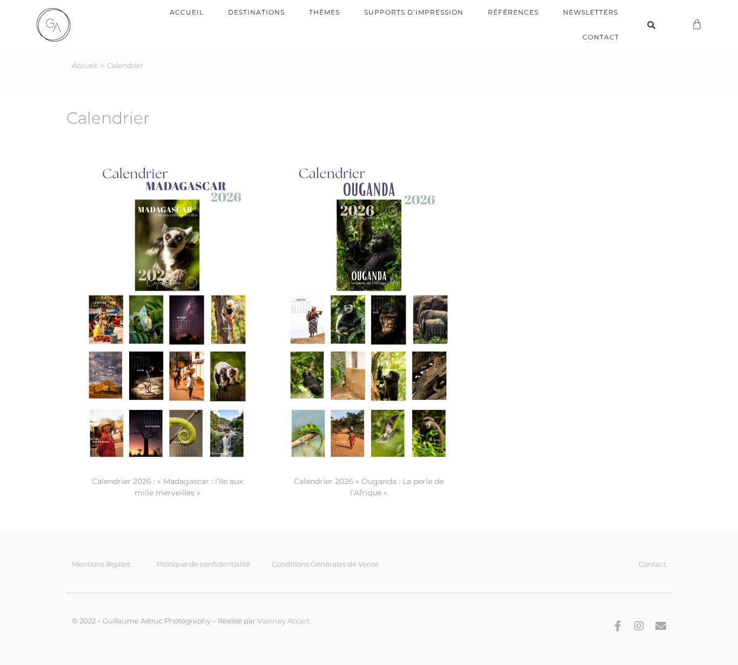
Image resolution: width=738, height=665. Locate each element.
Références (513, 12)
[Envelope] (660, 626)
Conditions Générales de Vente (325, 564)
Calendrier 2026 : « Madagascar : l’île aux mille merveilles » (167, 487)
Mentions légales (101, 564)
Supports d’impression (414, 12)
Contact (600, 37)
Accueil (187, 12)
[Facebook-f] (617, 626)
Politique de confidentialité (203, 564)
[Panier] (697, 25)
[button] (651, 25)
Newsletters (590, 12)
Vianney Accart (283, 620)
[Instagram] (639, 626)
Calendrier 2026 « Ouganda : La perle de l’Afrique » (369, 487)
